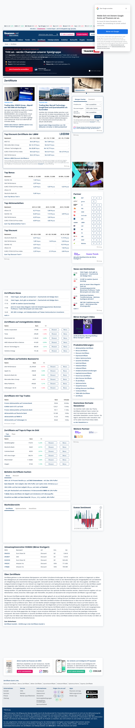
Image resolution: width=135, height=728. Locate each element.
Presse (6, 696)
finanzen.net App (75, 691)
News (13, 40)
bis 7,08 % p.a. (49, 142)
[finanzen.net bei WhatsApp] (57, 699)
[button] (67, 34)
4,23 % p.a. (37, 187)
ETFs (33, 40)
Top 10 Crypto (42, 26)
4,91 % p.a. (37, 244)
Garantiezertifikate (49, 684)
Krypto (82, 40)
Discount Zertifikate (10, 684)
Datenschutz (41, 693)
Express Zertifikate (86, 684)
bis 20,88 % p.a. (34, 148)
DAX (5, 26)
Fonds (27, 40)
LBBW (82, 222)
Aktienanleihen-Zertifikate (84, 348)
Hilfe (21, 691)
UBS (82, 236)
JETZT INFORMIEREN (24, 671)
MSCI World (28, 26)
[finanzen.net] (11, 33)
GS (82, 205)
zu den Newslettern (80, 422)
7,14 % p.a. (51, 214)
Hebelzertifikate (81, 366)
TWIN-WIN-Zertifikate (83, 393)
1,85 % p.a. (37, 241)
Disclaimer (40, 696)
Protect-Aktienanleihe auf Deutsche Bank (18, 410)
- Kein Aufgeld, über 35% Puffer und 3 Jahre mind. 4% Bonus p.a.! (31, 484)
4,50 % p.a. (36, 220)
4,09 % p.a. (65, 214)
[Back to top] (99, 726)
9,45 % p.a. (37, 193)
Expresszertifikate (82, 356)
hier (98, 120)
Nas (54, 26)
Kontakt (6, 691)
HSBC (82, 212)
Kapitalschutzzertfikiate (84, 373)
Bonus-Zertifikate (81, 350)
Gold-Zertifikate (81, 363)
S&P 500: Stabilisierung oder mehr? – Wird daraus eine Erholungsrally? (89, 304)
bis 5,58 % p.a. (49, 155)
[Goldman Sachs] (76, 205)
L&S (82, 226)
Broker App (73, 696)
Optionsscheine (21, 508)
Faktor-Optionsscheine (83, 358)
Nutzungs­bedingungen (44, 698)
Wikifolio (83, 243)
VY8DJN (6, 567)
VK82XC (7, 563)
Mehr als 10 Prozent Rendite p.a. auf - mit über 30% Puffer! (31, 480)
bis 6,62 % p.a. (35, 152)
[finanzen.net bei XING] (62, 695)
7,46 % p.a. (65, 248)
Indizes (20, 40)
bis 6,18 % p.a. (35, 155)
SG (82, 233)
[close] (126, 8)
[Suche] (57, 34)
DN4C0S (7, 553)
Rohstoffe (73, 40)
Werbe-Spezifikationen (27, 696)
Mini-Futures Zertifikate (84, 378)
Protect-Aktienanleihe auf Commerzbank (18, 403)
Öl (85, 26)
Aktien (6, 40)
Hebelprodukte (53, 40)
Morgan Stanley (80, 99)
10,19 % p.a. (65, 244)
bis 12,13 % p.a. (34, 145)
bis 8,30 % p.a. (35, 142)
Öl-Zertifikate (80, 381)
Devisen (90, 40)
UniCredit (84, 215)
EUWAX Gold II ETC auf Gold (13, 406)
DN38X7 (7, 557)
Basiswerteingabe (79, 108)
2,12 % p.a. (52, 251)
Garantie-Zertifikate (82, 361)
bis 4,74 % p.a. (64, 152)
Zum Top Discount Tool (12, 254)
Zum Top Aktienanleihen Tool (14, 224)
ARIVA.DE (52, 726)
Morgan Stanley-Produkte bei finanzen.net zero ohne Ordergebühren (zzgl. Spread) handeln (88, 128)
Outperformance (81, 386)
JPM (82, 219)
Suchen (98, 117)
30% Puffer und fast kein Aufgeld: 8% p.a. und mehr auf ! (26, 487)
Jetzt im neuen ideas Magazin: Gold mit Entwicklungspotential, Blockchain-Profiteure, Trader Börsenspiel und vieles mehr (36, 308)
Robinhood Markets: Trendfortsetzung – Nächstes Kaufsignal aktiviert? (90, 297)
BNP (82, 198)
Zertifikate (41, 40)
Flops (13, 434)
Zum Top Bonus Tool (11, 197)
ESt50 (16, 26)
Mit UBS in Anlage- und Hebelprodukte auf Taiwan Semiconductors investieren (37, 312)
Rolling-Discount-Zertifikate (85, 388)
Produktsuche (77, 104)
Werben (22, 693)
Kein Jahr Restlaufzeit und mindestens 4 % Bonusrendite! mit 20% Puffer (30, 490)
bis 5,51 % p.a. (49, 152)
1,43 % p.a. (52, 241)
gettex (83, 201)
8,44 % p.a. (36, 214)
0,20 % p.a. (51, 187)
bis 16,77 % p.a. (49, 148)
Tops (7, 434)
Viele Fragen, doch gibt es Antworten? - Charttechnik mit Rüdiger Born (34, 297)
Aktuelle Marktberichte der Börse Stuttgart (85, 258)
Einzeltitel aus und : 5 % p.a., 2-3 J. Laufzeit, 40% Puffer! (29, 497)
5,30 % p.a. (65, 241)
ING (82, 208)
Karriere (6, 693)
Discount (54, 329)
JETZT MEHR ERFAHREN (76, 671)
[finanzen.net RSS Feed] (60, 699)
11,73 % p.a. (65, 238)
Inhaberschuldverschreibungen (86, 371)
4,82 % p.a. (51, 220)
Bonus (65, 329)
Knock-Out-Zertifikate (83, 376)
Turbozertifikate (81, 391)
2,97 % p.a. (37, 183)
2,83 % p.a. (37, 248)
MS (82, 229)
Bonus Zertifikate (23, 684)
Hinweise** (41, 164)
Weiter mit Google (112, 31)
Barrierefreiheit (42, 704)
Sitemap (6, 698)
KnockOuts (32, 508)
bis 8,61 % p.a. (49, 145)
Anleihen (64, 40)
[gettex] (76, 201)
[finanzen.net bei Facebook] (58, 692)
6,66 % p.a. (65, 251)
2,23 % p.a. (37, 251)
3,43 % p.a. (51, 217)
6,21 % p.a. (36, 210)
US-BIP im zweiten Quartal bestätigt (23, 303)
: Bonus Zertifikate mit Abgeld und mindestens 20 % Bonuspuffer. (29, 494)
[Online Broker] (12, 35)
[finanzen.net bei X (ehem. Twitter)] (55, 695)
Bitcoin (65, 26)
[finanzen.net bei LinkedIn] (58, 695)
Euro (76, 26)
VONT (82, 240)
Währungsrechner (76, 693)
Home (6, 44)
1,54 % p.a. (37, 180)
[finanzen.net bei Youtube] (62, 692)
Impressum (40, 691)
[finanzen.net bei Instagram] (55, 692)
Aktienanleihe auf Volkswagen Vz (15, 420)
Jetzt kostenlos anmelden (19, 69)
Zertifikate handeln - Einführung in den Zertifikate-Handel (24, 624)
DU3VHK (7, 560)
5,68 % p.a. (51, 210)
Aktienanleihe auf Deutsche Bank (15, 413)
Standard (91, 99)
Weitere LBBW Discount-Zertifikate (16, 158)
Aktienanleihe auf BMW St (13, 417)
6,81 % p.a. (37, 238)
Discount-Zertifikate (82, 353)
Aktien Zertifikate (36, 684)
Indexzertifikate (81, 368)
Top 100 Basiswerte (77, 112)
